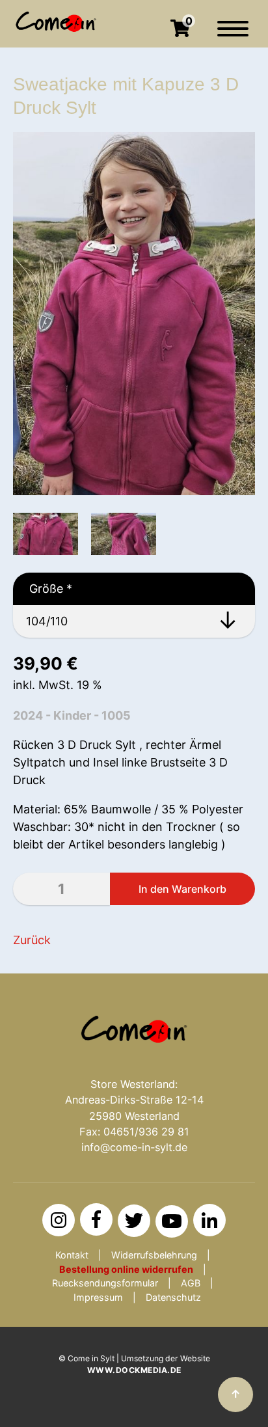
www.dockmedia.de (134, 1370)
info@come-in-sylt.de (134, 1147)
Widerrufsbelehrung (154, 1254)
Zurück (32, 940)
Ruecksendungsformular (105, 1282)
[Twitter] (134, 1220)
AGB (190, 1282)
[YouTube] (171, 1221)
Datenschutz (173, 1297)
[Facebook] (96, 1219)
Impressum (98, 1297)
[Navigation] (232, 35)
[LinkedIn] (209, 1220)
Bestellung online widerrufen (126, 1269)
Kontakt (71, 1254)
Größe (42, 588)
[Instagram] (58, 1220)
